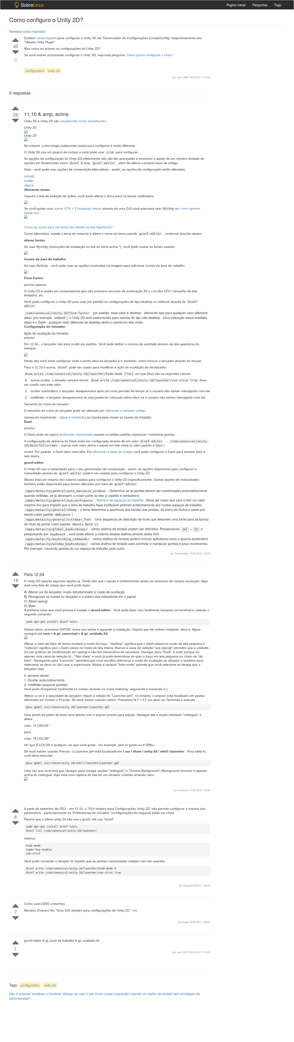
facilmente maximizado (76, 434)
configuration (34, 70)
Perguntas (259, 5)
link (134, 910)
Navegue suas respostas (27, 31)
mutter (29, 180)
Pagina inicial (236, 5)
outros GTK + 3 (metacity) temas (78, 208)
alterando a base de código (113, 452)
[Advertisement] (250, 510)
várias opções (47, 38)
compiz (29, 176)
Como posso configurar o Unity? (150, 55)
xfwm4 (29, 185)
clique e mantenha (73, 417)
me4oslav (183, 790)
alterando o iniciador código (126, 410)
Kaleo (186, 922)
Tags (277, 5)
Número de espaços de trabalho (120, 500)
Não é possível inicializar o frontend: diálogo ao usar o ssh (51, 993)
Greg (186, 885)
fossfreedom (182, 553)
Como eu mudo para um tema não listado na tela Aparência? (68, 227)
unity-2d (54, 70)
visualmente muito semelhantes (83, 121)
